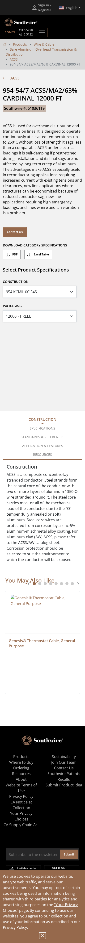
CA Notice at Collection (21, 804)
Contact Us (15, 232)
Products (20, 44)
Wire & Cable (44, 44)
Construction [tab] (42, 419)
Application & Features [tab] (42, 445)
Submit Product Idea (64, 785)
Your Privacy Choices (21, 816)
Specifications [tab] (42, 428)
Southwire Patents (63, 773)
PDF (14, 254)
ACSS (14, 59)
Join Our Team (63, 762)
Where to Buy (21, 762)
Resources (21, 773)
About (21, 779)
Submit (69, 854)
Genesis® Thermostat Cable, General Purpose (42, 643)
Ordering (21, 768)
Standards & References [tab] (42, 437)
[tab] (34, 583)
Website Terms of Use (21, 787)
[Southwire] (21, 22)
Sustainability (64, 756)
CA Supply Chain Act (21, 824)
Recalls (64, 779)
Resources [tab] (42, 454)
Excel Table (41, 254)
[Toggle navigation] (42, 32)
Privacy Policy (15, 927)
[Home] (4, 44)
